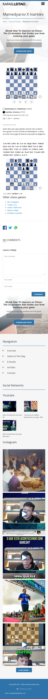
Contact (11, 372)
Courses (11, 350)
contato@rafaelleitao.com (17, 693)
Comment (38, 294)
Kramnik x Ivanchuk (14, 213)
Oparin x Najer (12, 210)
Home (5, 22)
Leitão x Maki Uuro (14, 207)
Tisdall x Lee (12, 205)
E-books (11, 361)
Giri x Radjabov (13, 202)
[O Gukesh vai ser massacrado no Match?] (24, 557)
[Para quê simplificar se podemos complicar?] (24, 644)
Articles (11, 367)
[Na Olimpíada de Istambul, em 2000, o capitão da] (24, 514)
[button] (14, 102)
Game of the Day (15, 22)
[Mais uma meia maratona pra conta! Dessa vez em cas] (24, 601)
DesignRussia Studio (25, 689)
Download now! (24, 51)
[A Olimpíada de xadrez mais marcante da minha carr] (24, 470)
